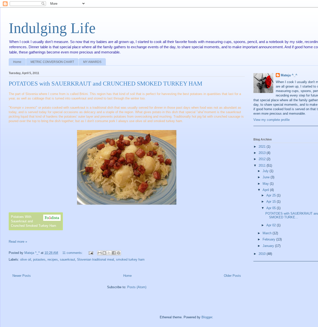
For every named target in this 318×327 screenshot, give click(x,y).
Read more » (18, 241)
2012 (263, 159)
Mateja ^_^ (289, 75)
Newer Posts (21, 276)
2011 (263, 165)
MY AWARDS (92, 62)
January (269, 246)
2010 (263, 254)
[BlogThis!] (104, 252)
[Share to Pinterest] (118, 252)
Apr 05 (271, 208)
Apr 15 (271, 201)
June (267, 177)
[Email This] (99, 252)
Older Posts (232, 276)
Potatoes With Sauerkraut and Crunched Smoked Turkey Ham (33, 221)
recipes (52, 259)
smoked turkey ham (130, 259)
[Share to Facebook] (113, 252)
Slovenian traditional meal (95, 259)
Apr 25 (271, 195)
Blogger (206, 317)
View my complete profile (271, 120)
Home (17, 62)
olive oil (25, 259)
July (266, 171)
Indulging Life (52, 28)
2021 (263, 146)
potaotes (39, 259)
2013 (263, 153)
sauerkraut (67, 259)
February (269, 239)
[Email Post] (90, 253)
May (266, 184)
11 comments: (73, 253)
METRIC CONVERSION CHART (52, 62)
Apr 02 (271, 225)
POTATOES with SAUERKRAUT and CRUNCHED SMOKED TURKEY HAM (105, 83)
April (266, 190)
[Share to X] (109, 252)
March (268, 233)
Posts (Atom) (136, 287)
